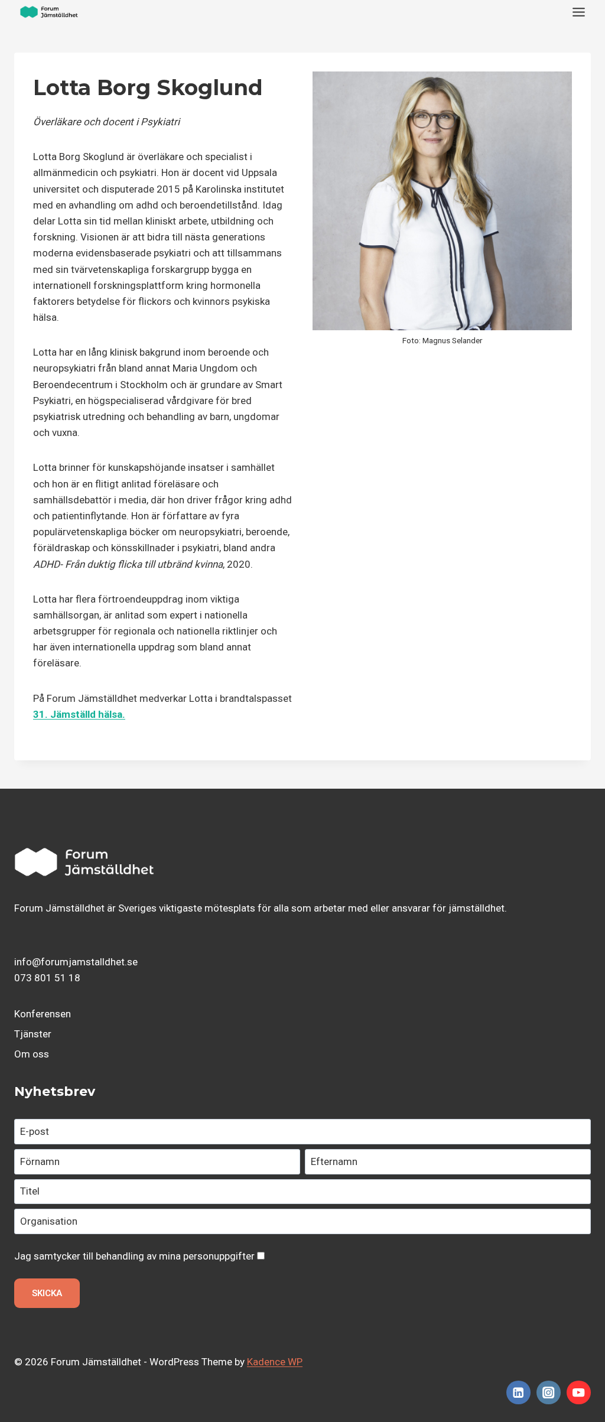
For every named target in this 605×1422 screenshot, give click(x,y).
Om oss (31, 1054)
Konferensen (42, 1014)
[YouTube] (579, 1393)
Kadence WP (274, 1362)
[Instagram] (548, 1393)
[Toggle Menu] (579, 12)
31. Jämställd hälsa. (79, 714)
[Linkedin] (518, 1393)
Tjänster (32, 1034)
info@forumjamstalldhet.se (76, 962)
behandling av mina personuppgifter (175, 1256)
